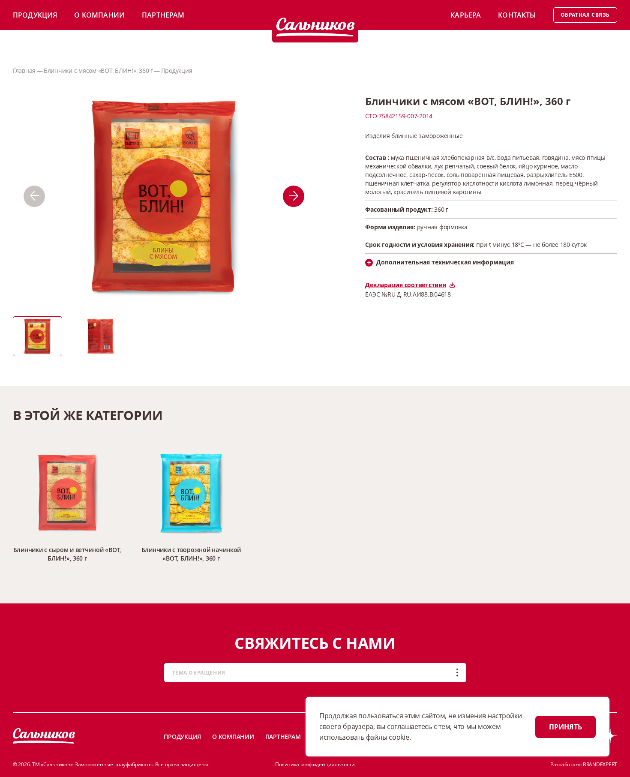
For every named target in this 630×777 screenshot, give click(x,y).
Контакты (517, 15)
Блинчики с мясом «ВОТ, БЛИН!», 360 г (98, 70)
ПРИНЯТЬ (565, 727)
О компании (99, 15)
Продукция (35, 15)
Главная (24, 70)
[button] (34, 196)
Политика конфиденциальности (315, 764)
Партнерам (163, 15)
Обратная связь (585, 14)
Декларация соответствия (405, 285)
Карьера (465, 15)
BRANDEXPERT (600, 764)
